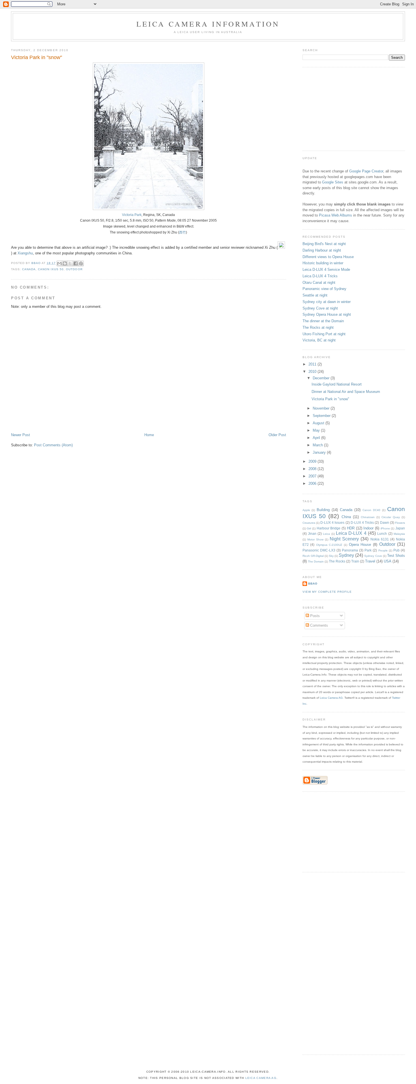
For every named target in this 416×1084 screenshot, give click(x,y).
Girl (309, 528)
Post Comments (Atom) (53, 445)
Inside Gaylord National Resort (337, 384)
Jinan (312, 533)
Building (323, 510)
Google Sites (332, 182)
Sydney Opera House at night (327, 314)
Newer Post (20, 435)
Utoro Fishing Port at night (324, 334)
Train (355, 561)
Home (149, 435)
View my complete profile (327, 591)
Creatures (309, 522)
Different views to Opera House (328, 257)
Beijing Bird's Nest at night (324, 244)
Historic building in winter (323, 263)
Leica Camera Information (208, 24)
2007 (313, 476)
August (319, 423)
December (322, 378)
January (320, 452)
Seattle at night (315, 295)
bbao (313, 583)
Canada (29, 269)
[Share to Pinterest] (81, 263)
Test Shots (396, 555)
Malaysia (399, 533)
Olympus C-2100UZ (329, 544)
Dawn (384, 522)
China (346, 517)
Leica (326, 533)
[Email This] (59, 263)
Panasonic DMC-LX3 (319, 550)
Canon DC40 (371, 510)
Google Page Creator (366, 171)
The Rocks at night (318, 327)
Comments (318, 625)
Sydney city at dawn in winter (327, 302)
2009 (313, 461)
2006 (313, 483)
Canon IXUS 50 (51, 269)
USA (387, 561)
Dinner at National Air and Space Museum (346, 392)
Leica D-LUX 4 (351, 533)
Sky (331, 555)
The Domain (316, 561)
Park (368, 550)
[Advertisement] (345, 108)
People (383, 550)
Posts (314, 616)
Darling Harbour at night (322, 250)
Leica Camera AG (331, 697)
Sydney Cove (373, 555)
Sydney (346, 555)
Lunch (382, 533)
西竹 (182, 232)
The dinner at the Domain (323, 321)
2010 (313, 371)
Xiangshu (25, 253)
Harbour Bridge (329, 528)
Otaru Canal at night (319, 282)
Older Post (277, 435)
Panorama (350, 550)
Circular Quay (390, 517)
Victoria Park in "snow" (330, 399)
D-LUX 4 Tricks (362, 522)
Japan (400, 528)
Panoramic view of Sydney (324, 289)
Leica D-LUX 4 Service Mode (326, 269)
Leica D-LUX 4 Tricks (320, 276)
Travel (370, 561)
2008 (313, 469)
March (318, 445)
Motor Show (315, 539)
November (322, 408)
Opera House (360, 544)
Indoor (368, 528)
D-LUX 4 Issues (332, 522)
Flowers (400, 522)
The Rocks (337, 561)
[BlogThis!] (65, 263)
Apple (306, 510)
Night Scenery (344, 538)
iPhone (385, 528)
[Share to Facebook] (75, 263)
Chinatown (368, 517)
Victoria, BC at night (319, 340)
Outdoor (74, 269)
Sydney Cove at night (320, 308)
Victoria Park (131, 215)
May (317, 430)
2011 (313, 364)
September (322, 416)
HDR (351, 528)
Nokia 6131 (379, 539)
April (317, 438)
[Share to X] (70, 263)
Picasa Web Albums (335, 215)
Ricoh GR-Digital (313, 555)
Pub (396, 550)
